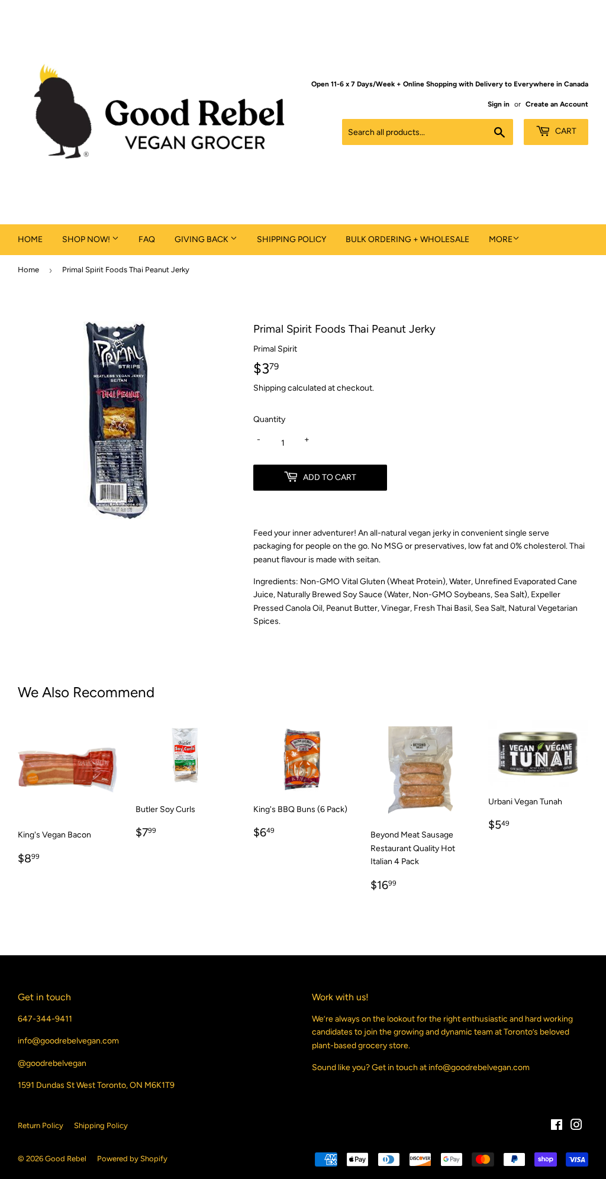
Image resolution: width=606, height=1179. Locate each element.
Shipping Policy (291, 239)
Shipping (269, 388)
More (500, 239)
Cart (564, 131)
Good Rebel (65, 1158)
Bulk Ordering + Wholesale (407, 239)
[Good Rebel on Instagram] (576, 1127)
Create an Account (557, 104)
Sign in (499, 104)
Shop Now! (87, 239)
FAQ (146, 239)
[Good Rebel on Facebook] (556, 1127)
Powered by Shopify (132, 1158)
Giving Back (202, 239)
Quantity (269, 419)
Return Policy (40, 1125)
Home (30, 239)
